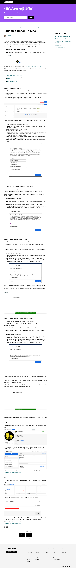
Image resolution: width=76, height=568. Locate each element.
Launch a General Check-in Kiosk (14, 75)
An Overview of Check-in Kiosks (62, 36)
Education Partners (16, 27)
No (28, 534)
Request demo (37, 557)
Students (29, 548)
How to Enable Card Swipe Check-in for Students (21, 54)
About (54, 552)
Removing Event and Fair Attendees (12, 472)
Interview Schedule (12, 81)
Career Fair (10, 78)
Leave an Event (58, 45)
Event (8, 80)
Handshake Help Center (7, 27)
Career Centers (46, 548)
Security (44, 554)
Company (55, 548)
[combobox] (15, 17)
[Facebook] (4, 527)
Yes (22, 534)
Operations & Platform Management (25, 27)
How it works (29, 552)
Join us (54, 554)
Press (54, 555)
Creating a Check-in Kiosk (61, 38)
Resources (36, 554)
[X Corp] (6, 527)
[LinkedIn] (7, 527)
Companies (29, 557)
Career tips (29, 555)
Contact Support (64, 1)
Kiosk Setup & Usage (35, 27)
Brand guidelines (56, 559)
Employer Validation (60, 47)
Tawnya (9, 35)
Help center (29, 561)
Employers (37, 548)
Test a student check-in (12, 83)
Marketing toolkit (46, 552)
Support (64, 548)
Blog (35, 555)
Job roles (28, 559)
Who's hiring (29, 554)
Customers (36, 552)
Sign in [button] (70, 1)
